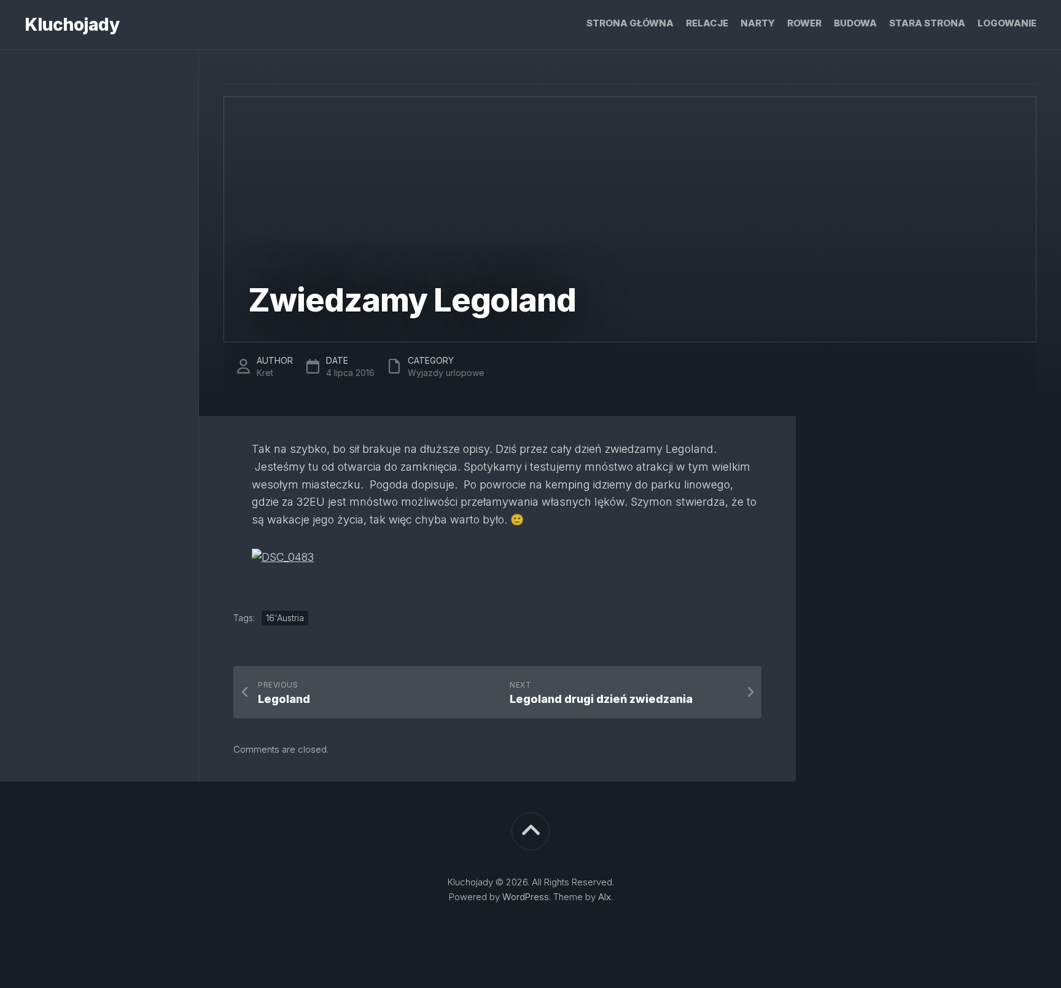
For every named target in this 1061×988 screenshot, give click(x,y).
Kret (265, 372)
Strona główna (630, 23)
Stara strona (927, 23)
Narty (757, 23)
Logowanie (1006, 23)
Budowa (855, 23)
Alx (604, 897)
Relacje (707, 23)
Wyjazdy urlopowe (446, 372)
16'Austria (285, 618)
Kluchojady (72, 24)
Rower (804, 23)
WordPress (525, 897)
